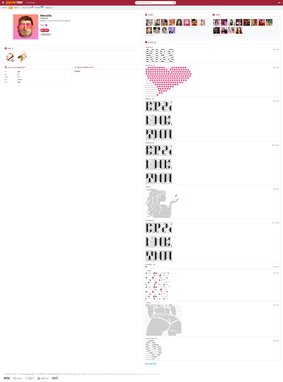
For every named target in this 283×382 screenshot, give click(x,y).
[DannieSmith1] (149, 30)
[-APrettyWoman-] (231, 22)
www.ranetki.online (28, 374)
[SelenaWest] (171, 22)
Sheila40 (148, 187)
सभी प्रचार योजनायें (27, 8)
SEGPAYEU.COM (53, 374)
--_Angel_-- (148, 270)
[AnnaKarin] (179, 22)
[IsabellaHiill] (269, 22)
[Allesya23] (149, 22)
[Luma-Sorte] (254, 22)
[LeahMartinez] (216, 22)
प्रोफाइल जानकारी (46, 34)
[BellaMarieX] (156, 30)
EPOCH (42, 374)
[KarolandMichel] (261, 22)
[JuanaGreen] (224, 22)
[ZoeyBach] (231, 30)
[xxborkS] (164, 30)
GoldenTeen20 (149, 143)
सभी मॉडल (4, 8)
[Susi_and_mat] (171, 30)
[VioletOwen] (201, 22)
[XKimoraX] (156, 22)
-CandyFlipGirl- (150, 220)
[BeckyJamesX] (186, 22)
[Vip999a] (194, 22)
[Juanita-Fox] (164, 22)
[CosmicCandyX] (239, 22)
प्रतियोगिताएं (37, 8)
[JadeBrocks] (246, 22)
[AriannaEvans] (216, 30)
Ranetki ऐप (49, 8)
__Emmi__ (148, 303)
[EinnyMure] (224, 30)
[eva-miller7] (239, 30)
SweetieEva (149, 47)
